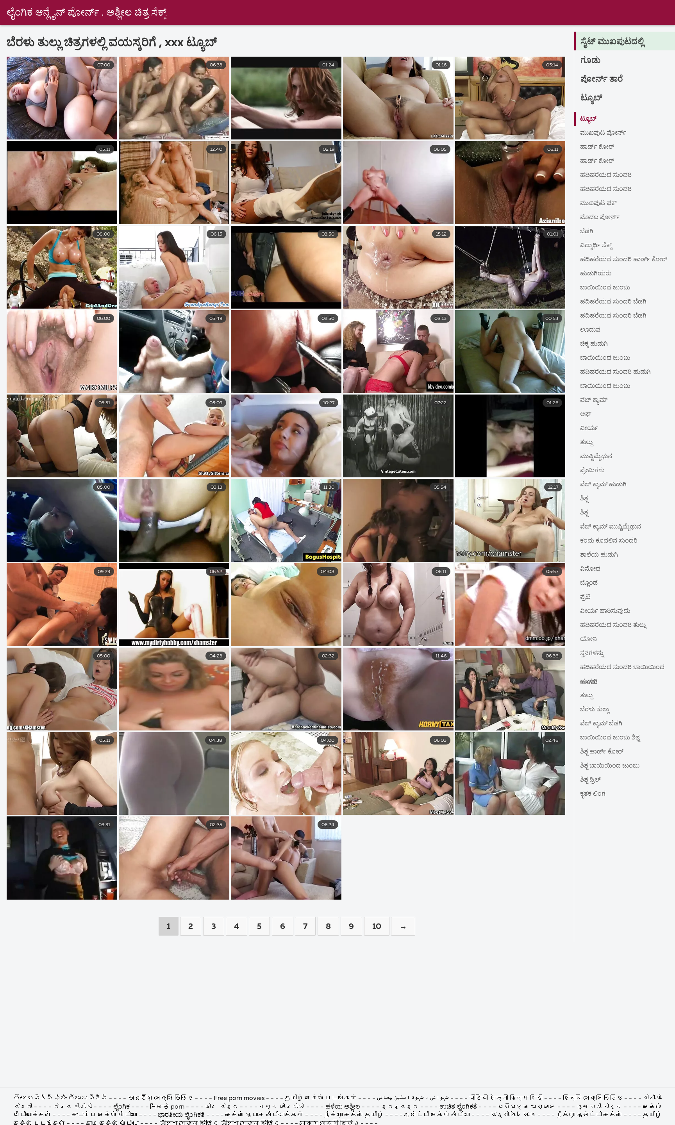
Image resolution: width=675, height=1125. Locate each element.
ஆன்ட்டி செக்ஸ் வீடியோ (437, 1115)
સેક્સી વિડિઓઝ (513, 1115)
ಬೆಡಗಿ (586, 232)
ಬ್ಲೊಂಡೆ (589, 583)
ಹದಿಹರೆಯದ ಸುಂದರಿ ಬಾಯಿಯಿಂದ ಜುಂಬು (622, 669)
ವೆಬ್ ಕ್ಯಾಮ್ (593, 400)
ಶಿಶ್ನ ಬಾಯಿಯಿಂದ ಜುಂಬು (609, 766)
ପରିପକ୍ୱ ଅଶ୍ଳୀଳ (526, 1107)
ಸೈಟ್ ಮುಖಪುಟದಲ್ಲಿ (612, 42)
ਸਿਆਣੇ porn (168, 1107)
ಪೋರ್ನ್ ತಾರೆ (601, 79)
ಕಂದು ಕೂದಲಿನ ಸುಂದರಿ (609, 541)
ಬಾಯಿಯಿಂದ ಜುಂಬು (605, 288)
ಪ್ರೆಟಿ (585, 597)
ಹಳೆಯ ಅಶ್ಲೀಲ (342, 1107)
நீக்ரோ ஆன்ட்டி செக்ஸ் (589, 1115)
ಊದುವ (590, 330)
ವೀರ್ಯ (589, 428)
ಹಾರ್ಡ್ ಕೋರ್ (597, 147)
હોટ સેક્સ (221, 1107)
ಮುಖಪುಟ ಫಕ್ (598, 203)
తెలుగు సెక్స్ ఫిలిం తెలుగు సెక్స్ (60, 1098)
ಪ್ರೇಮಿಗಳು (592, 471)
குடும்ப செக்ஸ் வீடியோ (104, 1115)
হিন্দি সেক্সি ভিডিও (593, 1098)
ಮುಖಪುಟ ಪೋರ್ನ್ (603, 133)
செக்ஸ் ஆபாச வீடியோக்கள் (264, 1115)
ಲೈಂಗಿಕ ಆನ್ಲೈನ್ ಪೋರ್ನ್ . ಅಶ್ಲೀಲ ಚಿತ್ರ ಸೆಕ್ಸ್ (86, 13)
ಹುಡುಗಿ (589, 682)
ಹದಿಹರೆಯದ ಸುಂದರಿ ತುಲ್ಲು (613, 625)
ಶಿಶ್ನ (584, 499)
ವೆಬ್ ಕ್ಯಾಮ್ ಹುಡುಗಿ (603, 485)
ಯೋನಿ (588, 639)
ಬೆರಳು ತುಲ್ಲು (594, 710)
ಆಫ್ (585, 414)
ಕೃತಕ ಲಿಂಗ (592, 794)
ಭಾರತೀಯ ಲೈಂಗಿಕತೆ (181, 1115)
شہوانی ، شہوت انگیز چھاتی (413, 1098)
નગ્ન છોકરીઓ (282, 1107)
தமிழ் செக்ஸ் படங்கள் (321, 1098)
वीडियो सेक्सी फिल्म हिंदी (506, 1098)
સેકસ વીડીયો (72, 1107)
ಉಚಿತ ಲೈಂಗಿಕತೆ (458, 1107)
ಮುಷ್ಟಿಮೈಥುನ (596, 457)
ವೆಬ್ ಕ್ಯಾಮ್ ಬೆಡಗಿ (601, 724)
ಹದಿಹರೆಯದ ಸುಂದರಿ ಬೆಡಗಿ (613, 302)
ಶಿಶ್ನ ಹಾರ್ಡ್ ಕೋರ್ (601, 752)
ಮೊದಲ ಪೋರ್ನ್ (600, 217)
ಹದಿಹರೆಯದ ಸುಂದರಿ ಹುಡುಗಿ (615, 372)
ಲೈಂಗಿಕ (121, 1107)
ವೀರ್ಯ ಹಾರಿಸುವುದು (605, 611)
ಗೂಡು (590, 60)
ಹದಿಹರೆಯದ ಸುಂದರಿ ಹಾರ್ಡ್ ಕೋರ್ (623, 260)
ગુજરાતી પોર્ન (599, 1107)
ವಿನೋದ (590, 569)
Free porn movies (240, 1098)
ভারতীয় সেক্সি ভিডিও (161, 1098)
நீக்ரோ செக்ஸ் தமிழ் (354, 1115)
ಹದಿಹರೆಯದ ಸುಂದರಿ (606, 175)
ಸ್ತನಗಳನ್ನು (592, 653)
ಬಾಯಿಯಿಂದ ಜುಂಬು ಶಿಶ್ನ (609, 738)
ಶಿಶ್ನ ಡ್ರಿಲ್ (590, 780)
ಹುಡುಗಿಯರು (595, 274)
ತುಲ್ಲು (586, 442)
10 (376, 926)
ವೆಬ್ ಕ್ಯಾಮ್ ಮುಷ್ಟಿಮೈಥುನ (610, 527)
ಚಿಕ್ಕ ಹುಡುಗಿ (594, 344)
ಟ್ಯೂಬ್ (591, 98)
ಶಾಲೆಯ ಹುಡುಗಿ (599, 555)
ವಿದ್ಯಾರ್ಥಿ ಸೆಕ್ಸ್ (596, 246)
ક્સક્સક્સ (400, 1107)
